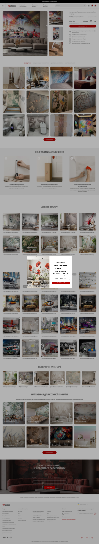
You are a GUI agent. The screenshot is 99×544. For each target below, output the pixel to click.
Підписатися (61, 283)
